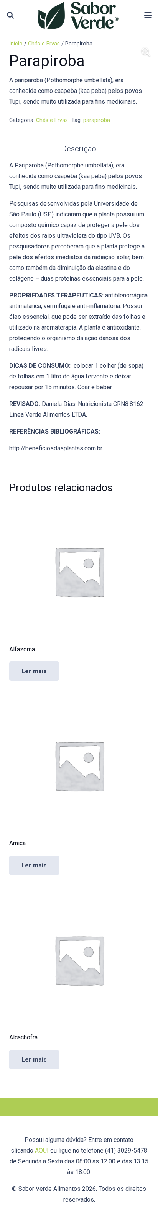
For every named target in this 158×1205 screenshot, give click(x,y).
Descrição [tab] (79, 148)
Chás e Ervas (44, 44)
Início (16, 44)
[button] (10, 15)
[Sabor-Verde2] (78, 15)
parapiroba (96, 120)
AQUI (42, 1150)
